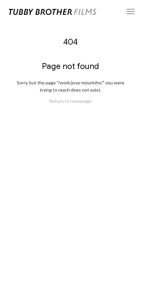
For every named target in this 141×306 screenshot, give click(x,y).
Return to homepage (70, 101)
